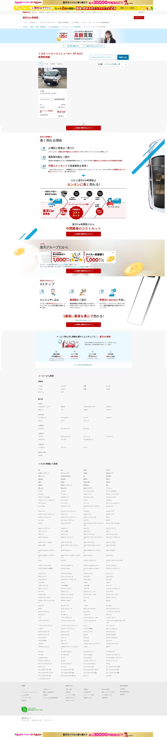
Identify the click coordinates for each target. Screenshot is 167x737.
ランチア (63, 439)
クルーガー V (42, 579)
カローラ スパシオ (111, 534)
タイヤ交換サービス (107, 695)
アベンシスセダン (111, 491)
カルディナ (87, 531)
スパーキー (109, 591)
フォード (86, 420)
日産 (85, 386)
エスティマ (64, 514)
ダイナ (40, 608)
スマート (109, 409)
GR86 (85, 473)
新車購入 (86, 689)
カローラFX (41, 545)
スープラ (41, 591)
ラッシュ (63, 666)
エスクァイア (110, 511)
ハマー (63, 420)
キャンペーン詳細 (61, 264)
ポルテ (108, 646)
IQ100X (40, 479)
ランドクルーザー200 (67, 672)
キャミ (40, 560)
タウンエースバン (43, 611)
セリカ (108, 600)
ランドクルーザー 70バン (91, 669)
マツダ (40, 389)
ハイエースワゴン (43, 620)
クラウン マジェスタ (44, 565)
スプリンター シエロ (90, 594)
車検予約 (68, 692)
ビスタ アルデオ (111, 634)
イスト (86, 500)
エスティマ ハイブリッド (68, 517)
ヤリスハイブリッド (44, 660)
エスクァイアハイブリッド (46, 514)
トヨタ (40, 386)
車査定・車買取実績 (63, 22)
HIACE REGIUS (65, 476)
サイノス (109, 585)
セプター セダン (66, 600)
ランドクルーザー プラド (46, 672)
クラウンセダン (65, 568)
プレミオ (109, 640)
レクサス (63, 386)
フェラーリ (109, 436)
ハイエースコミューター (91, 617)
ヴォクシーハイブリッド (68, 511)
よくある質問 (75, 22)
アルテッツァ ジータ (112, 494)
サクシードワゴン (66, 588)
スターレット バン (90, 591)
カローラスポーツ (66, 550)
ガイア (108, 520)
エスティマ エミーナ (44, 517)
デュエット (41, 614)
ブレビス (86, 640)
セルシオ (41, 605)
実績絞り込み (123, 57)
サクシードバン (43, 588)
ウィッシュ (64, 503)
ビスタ (86, 634)
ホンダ (108, 386)
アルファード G (88, 497)
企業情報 (122, 689)
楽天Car (25, 27)
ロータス (86, 428)
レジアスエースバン (44, 678)
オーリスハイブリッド (67, 520)
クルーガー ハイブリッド (68, 579)
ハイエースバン (111, 617)
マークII (40, 651)
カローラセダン (111, 550)
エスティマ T (110, 514)
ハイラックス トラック (45, 625)
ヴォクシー (41, 511)
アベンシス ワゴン (89, 491)
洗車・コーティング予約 (108, 692)
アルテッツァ (88, 494)
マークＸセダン (88, 654)
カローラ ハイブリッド (113, 537)
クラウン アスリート (90, 560)
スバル (63, 389)
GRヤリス (41, 476)
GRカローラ (110, 473)
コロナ (108, 582)
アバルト (41, 436)
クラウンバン (42, 573)
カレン (108, 531)
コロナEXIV (64, 585)
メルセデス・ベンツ (44, 406)
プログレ (41, 643)
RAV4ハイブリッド (66, 485)
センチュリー (65, 605)
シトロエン (41, 447)
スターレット (65, 591)
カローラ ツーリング (67, 537)
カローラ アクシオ (89, 534)
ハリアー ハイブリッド (68, 628)
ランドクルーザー (89, 666)
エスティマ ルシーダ (90, 517)
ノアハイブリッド (66, 617)
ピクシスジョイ (111, 631)
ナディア (109, 614)
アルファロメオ (65, 436)
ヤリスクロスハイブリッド (114, 657)
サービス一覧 (25, 720)
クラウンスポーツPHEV (45, 568)
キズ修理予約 (87, 692)
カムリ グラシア (66, 523)
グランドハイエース (67, 576)
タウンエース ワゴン (90, 608)
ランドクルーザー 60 (67, 669)
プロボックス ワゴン (112, 643)
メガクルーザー (43, 657)
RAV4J (108, 482)
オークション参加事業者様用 (101, 22)
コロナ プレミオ (43, 585)
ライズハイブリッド (90, 660)
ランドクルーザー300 (112, 672)
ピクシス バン (65, 631)
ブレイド (63, 640)
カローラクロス (111, 545)
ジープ (86, 417)
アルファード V (110, 497)
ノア (39, 617)
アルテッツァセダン (44, 497)
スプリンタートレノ (67, 597)
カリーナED (64, 531)
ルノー (86, 447)
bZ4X (85, 470)
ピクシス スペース (43, 631)
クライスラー (65, 417)
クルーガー (109, 576)
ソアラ (86, 605)
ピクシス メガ (88, 631)
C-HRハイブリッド (44, 473)
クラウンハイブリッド (113, 568)
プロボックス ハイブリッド (92, 643)
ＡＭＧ (86, 409)
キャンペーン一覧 (86, 22)
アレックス (64, 500)
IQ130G (63, 479)
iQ (84, 476)
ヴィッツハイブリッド (113, 503)
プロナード (64, 643)
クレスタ (109, 579)
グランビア (87, 576)
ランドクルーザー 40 (44, 669)
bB (62, 470)
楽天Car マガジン (70, 697)
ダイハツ (41, 392)
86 (39, 470)
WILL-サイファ (88, 488)
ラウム (108, 663)
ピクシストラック (43, 634)
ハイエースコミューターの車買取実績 (70, 27)
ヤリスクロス (88, 657)
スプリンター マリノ (112, 594)
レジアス (109, 675)
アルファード (65, 497)
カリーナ (86, 528)
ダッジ (40, 420)
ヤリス (63, 657)
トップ (25, 22)
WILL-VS (63, 488)
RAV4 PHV (87, 482)
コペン (63, 582)
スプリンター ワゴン (44, 597)
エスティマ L (87, 514)
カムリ (40, 523)
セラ (85, 600)
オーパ (108, 517)
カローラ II (64, 534)
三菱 (85, 389)
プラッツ (63, 637)
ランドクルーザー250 (90, 672)
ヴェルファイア (65, 506)
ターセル (109, 605)
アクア (40, 491)
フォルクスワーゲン (90, 406)
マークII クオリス (66, 651)
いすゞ (63, 392)
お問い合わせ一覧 (36, 720)
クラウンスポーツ (111, 565)
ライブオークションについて (47, 22)
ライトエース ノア (111, 660)
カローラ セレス (43, 537)
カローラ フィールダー (45, 542)
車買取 (31, 27)
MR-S (108, 479)
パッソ (86, 625)
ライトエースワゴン (90, 663)
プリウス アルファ (111, 637)
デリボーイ (64, 614)
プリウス (86, 637)
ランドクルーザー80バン (68, 675)
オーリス (41, 520)
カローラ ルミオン (89, 542)
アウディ (109, 406)
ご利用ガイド (33, 22)
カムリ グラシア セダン (113, 523)
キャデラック (42, 417)
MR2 (39, 482)
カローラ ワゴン (111, 542)
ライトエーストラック (45, 663)
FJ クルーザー (65, 473)
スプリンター (42, 594)
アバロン (63, 491)
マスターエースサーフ (113, 654)
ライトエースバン (66, 663)
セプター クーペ (111, 597)
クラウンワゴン (88, 573)
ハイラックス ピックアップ (69, 625)
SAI (107, 485)
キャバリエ (109, 555)
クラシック (109, 573)
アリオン (41, 494)
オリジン (86, 520)
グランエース (42, 576)
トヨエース (87, 614)
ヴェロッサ (109, 506)
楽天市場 (141, 12)
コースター (41, 582)
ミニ (62, 409)
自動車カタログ (88, 697)
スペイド (86, 597)
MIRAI (85, 479)
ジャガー (41, 428)
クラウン (63, 560)
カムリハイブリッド (44, 528)
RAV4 (62, 482)
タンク (63, 611)
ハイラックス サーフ (90, 620)
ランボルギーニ (88, 439)
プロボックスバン (43, 646)
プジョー (63, 447)
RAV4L (40, 485)
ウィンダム (41, 506)
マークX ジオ (65, 654)
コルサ (86, 582)
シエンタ (86, 588)
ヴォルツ (86, 511)
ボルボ (40, 455)
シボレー (109, 417)
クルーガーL (87, 579)
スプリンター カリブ (67, 594)
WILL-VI (40, 488)
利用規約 (24, 700)
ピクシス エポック (111, 628)
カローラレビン (88, 555)
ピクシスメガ (65, 634)
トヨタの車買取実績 (53, 27)
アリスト (63, 494)
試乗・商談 (69, 689)
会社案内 (45, 695)
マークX (40, 654)
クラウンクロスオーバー (91, 565)
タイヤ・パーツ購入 (89, 695)
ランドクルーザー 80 (112, 669)
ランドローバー (65, 428)
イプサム (109, 500)
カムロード (64, 528)
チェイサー (87, 611)
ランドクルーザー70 (44, 675)
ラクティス (41, 666)
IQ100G (108, 476)
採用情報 (122, 694)
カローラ (41, 534)
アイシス (109, 488)
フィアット (87, 436)
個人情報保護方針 (124, 691)
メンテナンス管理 (70, 695)
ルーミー (86, 675)
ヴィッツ (86, 503)
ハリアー (41, 628)
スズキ (108, 389)
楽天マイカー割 (70, 700)
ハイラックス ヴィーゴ (68, 620)
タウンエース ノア (66, 608)
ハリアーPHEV (88, 628)
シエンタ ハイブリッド (113, 588)
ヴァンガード (42, 503)
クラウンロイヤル (66, 573)
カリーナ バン (42, 531)
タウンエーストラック (113, 608)
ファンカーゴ (42, 637)
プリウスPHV (42, 640)
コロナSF (86, 585)
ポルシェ (41, 409)
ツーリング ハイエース (113, 611)
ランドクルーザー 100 (113, 666)
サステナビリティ (48, 720)
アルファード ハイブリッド (46, 500)
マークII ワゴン (110, 651)
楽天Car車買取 (105, 689)
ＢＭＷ (63, 406)
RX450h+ (86, 485)
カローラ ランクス (66, 542)
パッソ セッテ (110, 625)
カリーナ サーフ (111, 528)
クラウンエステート (67, 565)
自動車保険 (104, 697)
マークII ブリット (89, 651)
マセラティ (41, 439)
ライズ (63, 660)
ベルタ (86, 646)
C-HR (107, 470)
